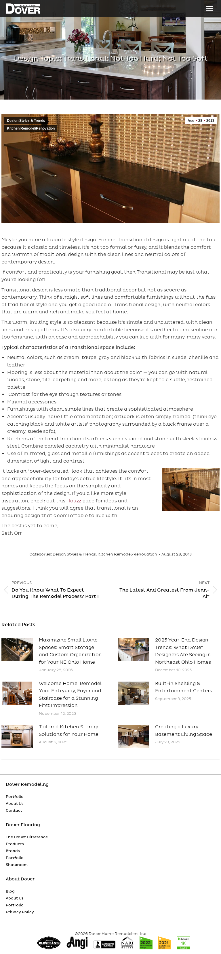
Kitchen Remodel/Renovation (31, 128)
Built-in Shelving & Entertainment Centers (183, 687)
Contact (14, 810)
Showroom (17, 865)
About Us (15, 803)
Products (15, 844)
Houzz (73, 501)
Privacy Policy (20, 912)
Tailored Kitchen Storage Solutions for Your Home (69, 730)
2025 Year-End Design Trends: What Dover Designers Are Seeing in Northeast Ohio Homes (183, 651)
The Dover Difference (27, 837)
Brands (13, 851)
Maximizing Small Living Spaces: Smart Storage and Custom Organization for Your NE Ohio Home (70, 651)
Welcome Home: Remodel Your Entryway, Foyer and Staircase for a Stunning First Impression (70, 695)
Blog (10, 891)
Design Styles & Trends (26, 121)
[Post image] (17, 649)
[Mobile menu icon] (209, 8)
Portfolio (15, 796)
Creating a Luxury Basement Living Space (183, 730)
